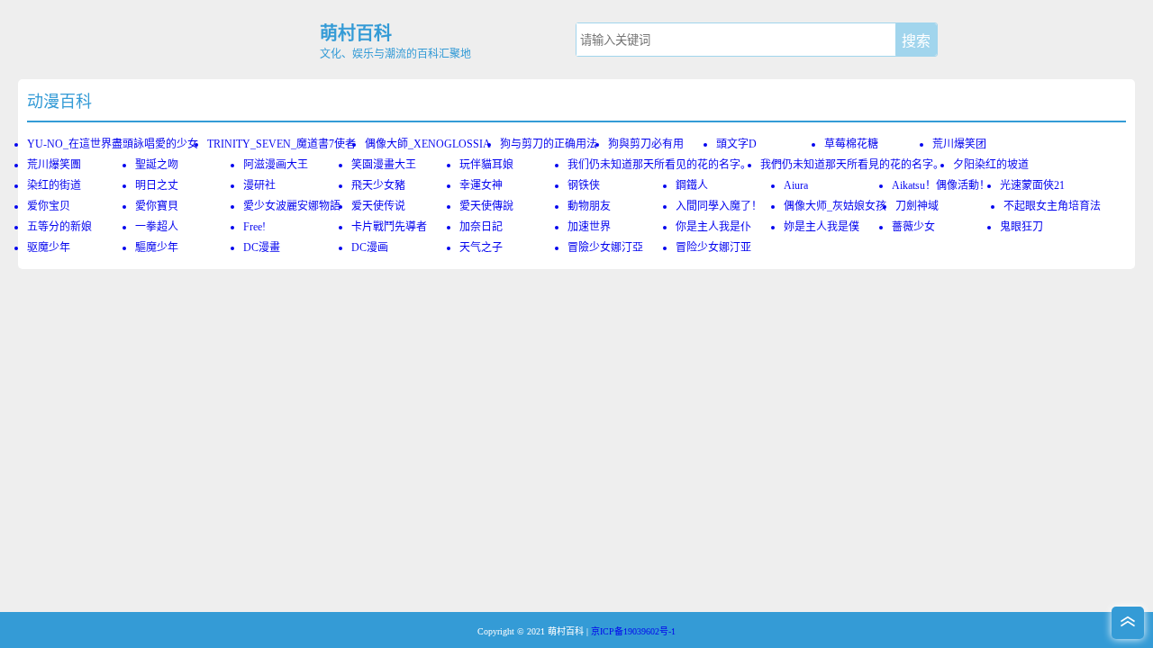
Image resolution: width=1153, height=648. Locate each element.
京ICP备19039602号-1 (633, 631)
